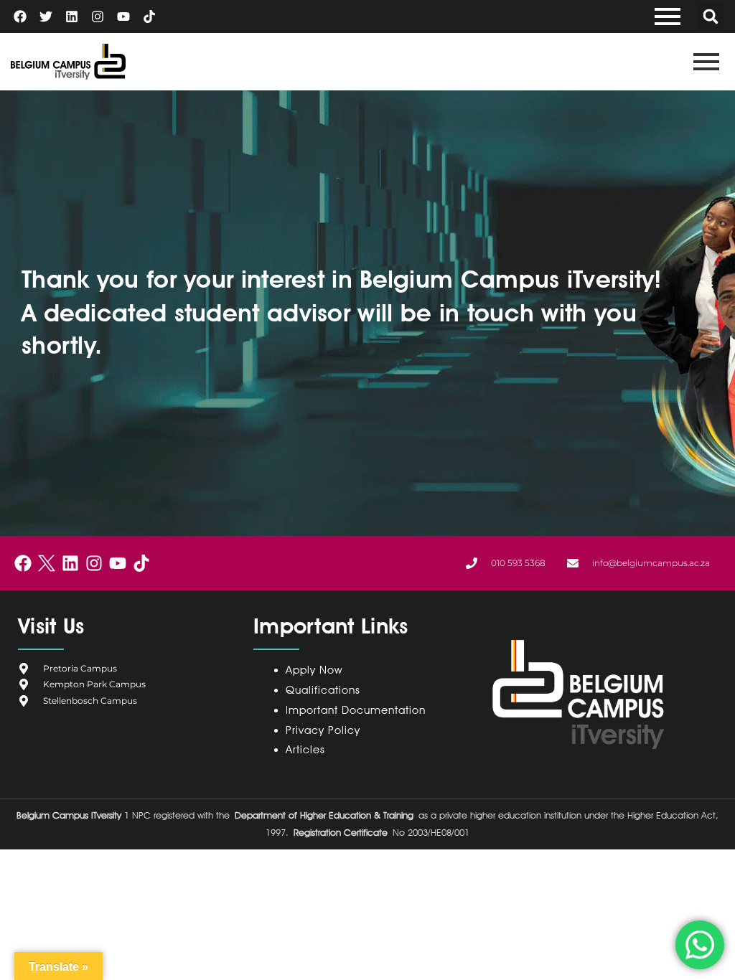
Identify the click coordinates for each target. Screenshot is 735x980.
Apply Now (314, 670)
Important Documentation (356, 710)
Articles (305, 749)
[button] (710, 16)
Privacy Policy (326, 730)
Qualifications (323, 690)
